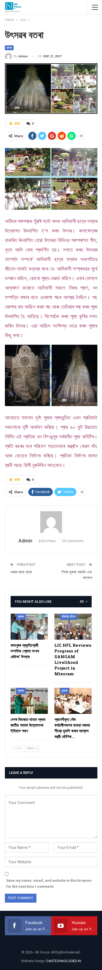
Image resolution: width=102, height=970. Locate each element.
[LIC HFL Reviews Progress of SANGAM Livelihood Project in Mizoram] (73, 627)
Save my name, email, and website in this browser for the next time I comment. (49, 883)
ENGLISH (69, 616)
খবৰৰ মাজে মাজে (21, 572)
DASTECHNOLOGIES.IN (63, 961)
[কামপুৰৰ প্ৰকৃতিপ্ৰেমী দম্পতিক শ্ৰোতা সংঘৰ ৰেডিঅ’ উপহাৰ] (29, 627)
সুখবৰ (9, 47)
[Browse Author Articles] (51, 522)
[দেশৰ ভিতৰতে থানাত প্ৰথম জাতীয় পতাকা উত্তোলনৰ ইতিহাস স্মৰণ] (29, 701)
